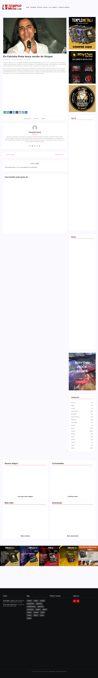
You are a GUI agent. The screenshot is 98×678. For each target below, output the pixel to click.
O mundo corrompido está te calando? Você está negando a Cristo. (36, 478)
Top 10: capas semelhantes (78, 136)
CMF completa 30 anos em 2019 (35, 518)
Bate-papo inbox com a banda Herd (13, 198)
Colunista (34, 134)
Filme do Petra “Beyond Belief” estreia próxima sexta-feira (59, 645)
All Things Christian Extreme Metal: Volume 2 (62, 518)
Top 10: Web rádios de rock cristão (79, 191)
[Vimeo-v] (39, 146)
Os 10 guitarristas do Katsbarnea (15, 518)
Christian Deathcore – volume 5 (83, 531)
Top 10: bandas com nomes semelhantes (81, 154)
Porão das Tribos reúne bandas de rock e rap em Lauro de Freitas (81, 291)
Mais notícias (25, 536)
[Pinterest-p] (37, 146)
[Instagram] (77, 601)
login (18, 167)
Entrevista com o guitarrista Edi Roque (55, 225)
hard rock (36, 118)
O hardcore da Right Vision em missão (15, 478)
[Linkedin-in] (35, 146)
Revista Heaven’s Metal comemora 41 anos (60, 629)
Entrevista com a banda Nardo (54, 198)
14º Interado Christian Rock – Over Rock (81, 345)
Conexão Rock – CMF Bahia (78, 255)
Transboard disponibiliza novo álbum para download (83, 518)
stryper (43, 118)
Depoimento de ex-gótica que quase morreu (34, 199)
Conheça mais (73, 496)
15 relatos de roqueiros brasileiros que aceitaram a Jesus (80, 171)
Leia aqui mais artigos (25, 496)
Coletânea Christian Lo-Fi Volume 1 (62, 531)
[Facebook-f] (30, 146)
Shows (73, 237)
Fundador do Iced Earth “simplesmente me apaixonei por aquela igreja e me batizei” (60, 613)
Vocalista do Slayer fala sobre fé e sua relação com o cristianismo (14, 223)
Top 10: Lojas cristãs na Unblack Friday (81, 226)
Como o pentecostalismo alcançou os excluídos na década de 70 (15, 491)
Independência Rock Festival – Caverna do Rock (82, 309)
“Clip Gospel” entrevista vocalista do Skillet (33, 225)
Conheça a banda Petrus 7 (35, 532)
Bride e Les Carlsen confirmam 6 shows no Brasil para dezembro (82, 327)
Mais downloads (72, 536)
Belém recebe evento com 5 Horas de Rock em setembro (82, 273)
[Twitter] (32, 146)
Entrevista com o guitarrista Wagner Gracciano (15, 531)
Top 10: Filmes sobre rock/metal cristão (81, 208)
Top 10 (73, 118)
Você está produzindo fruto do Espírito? (35, 492)
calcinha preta (27, 118)
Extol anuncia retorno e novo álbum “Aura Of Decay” (60, 662)
